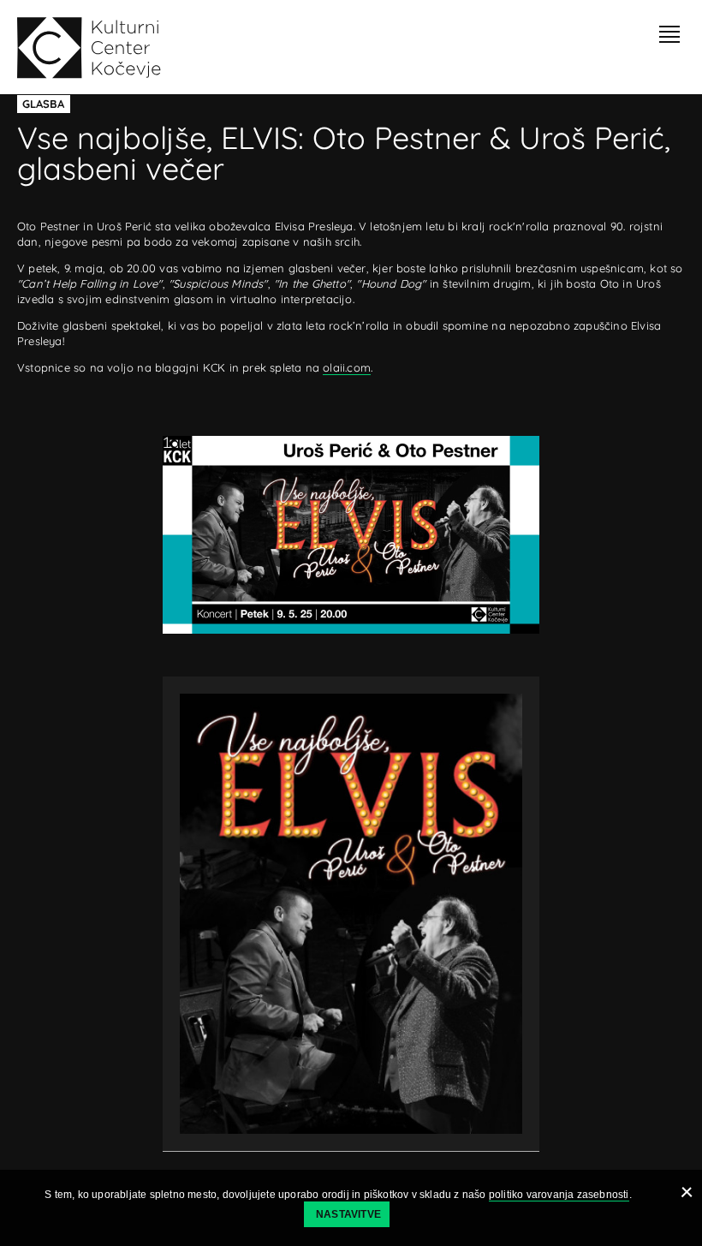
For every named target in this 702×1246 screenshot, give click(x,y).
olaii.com (347, 367)
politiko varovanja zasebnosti (559, 1195)
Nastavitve (348, 1214)
